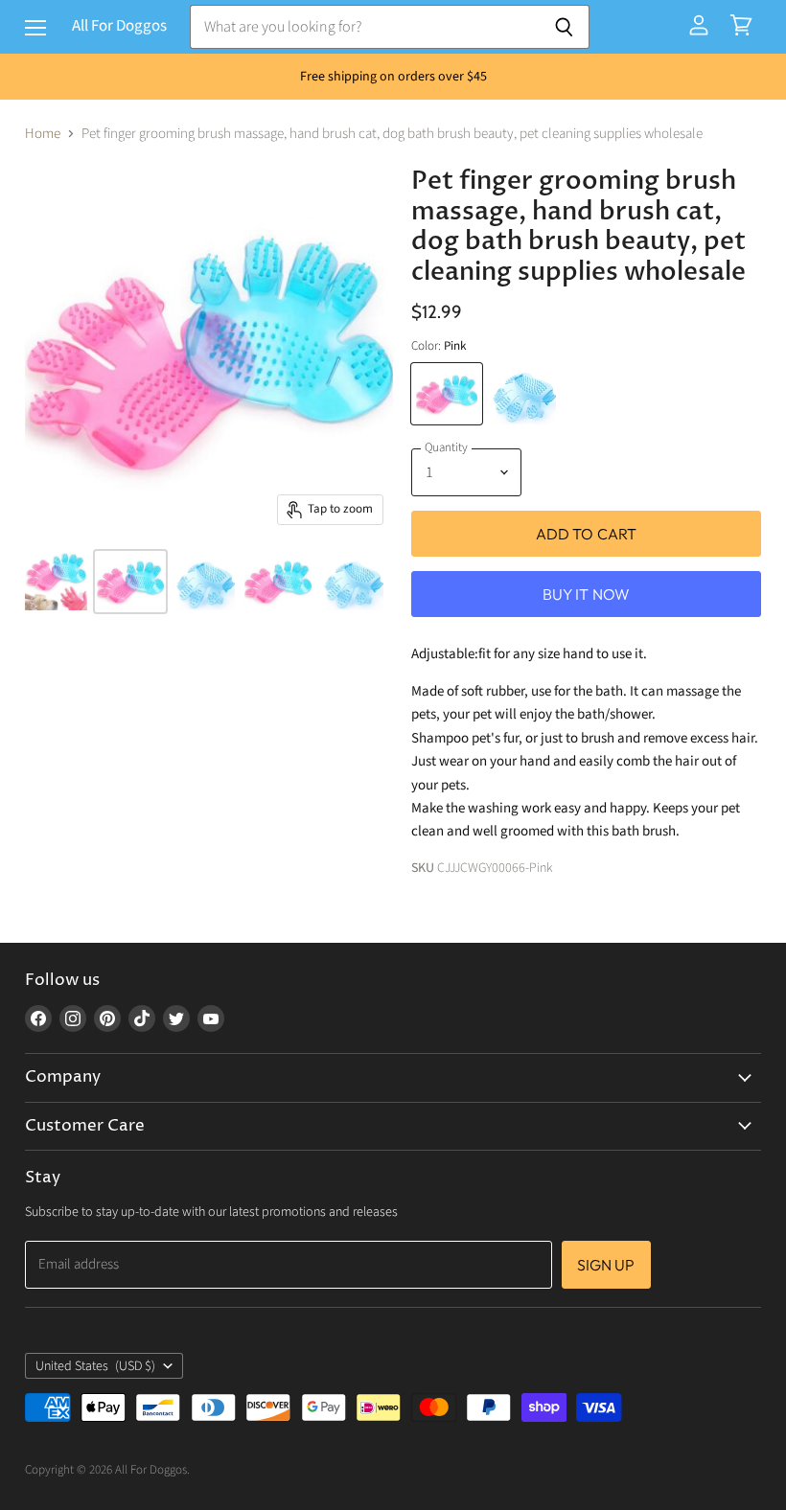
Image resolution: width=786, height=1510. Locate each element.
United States (95, 1366)
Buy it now (587, 594)
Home (42, 134)
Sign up (606, 1264)
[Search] (564, 27)
